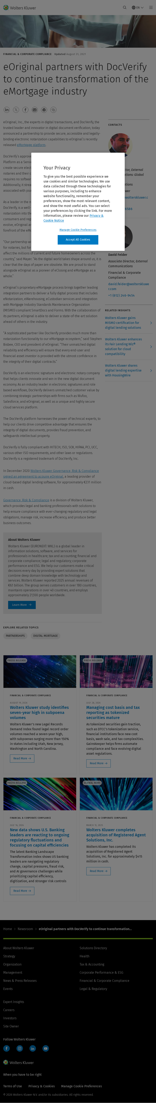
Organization (12, 964)
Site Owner (11, 1026)
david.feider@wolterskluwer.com (128, 286)
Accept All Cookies (78, 240)
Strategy (9, 956)
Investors (9, 1018)
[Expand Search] (125, 7)
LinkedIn (32, 1048)
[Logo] (22, 7)
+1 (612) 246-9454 (121, 295)
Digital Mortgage (45, 636)
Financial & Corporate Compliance (104, 981)
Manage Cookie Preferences (78, 230)
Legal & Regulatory (93, 989)
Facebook (6, 1048)
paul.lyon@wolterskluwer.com (128, 200)
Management (12, 972)
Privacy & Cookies (41, 1086)
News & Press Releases (20, 981)
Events (8, 989)
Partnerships (15, 636)
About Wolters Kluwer (18, 948)
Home (7, 929)
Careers (8, 1010)
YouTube (45, 1048)
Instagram (19, 1048)
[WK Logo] (18, 1062)
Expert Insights (13, 1002)
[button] (7, 110)
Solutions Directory (93, 948)
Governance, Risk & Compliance (26, 500)
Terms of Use (12, 1086)
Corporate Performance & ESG (101, 972)
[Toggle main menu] (150, 7)
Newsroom (25, 929)
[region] (78, 202)
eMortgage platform (31, 145)
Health (84, 956)
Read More (20, 758)
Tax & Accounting (92, 964)
